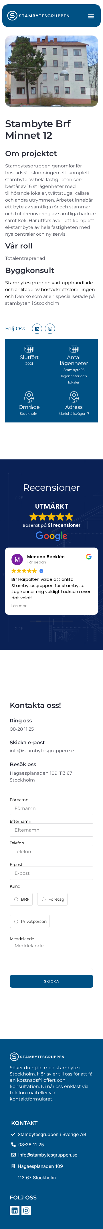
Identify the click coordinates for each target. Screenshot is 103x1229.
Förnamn (19, 800)
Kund (15, 886)
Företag (56, 899)
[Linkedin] (37, 328)
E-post (16, 865)
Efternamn (20, 821)
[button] (91, 16)
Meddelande (22, 939)
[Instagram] (50, 328)
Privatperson (34, 921)
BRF (25, 899)
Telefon (17, 843)
